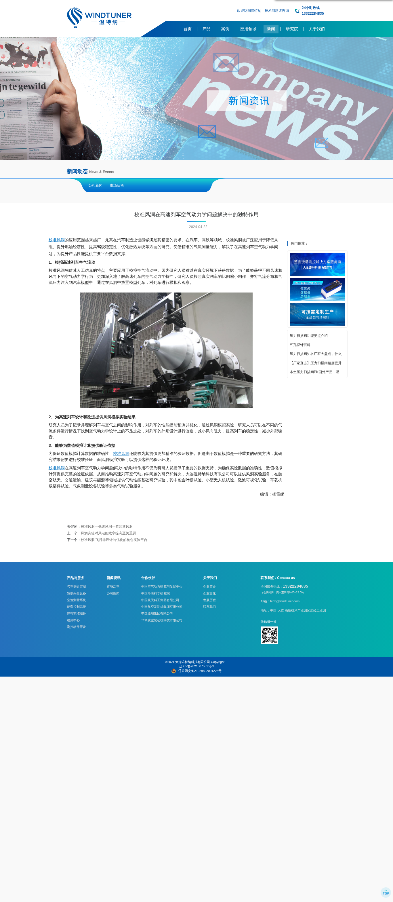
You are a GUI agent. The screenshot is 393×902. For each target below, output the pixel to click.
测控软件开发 (76, 626)
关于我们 (317, 29)
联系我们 (209, 606)
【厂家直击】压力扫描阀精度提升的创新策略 (317, 363)
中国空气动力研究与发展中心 (161, 586)
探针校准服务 (76, 613)
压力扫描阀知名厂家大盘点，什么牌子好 (317, 354)
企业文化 (209, 593)
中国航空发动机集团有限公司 (161, 606)
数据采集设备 (76, 593)
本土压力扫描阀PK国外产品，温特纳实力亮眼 (317, 372)
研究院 (292, 29)
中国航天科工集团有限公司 (160, 600)
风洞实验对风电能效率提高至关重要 (108, 533)
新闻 (271, 29)
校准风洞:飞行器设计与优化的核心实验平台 (114, 540)
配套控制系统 (76, 606)
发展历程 (209, 600)
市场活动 (117, 185)
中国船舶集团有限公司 (157, 613)
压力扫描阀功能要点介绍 (309, 336)
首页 (188, 29)
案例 (225, 29)
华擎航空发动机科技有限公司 (161, 620)
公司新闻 (95, 185)
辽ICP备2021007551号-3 (196, 666)
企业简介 (209, 586)
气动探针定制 (76, 586)
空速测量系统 (76, 600)
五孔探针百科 (300, 345)
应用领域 (248, 29)
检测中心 (73, 620)
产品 (207, 29)
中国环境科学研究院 (155, 593)
